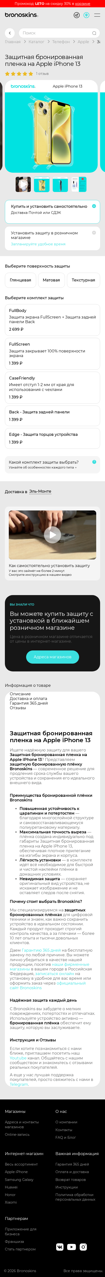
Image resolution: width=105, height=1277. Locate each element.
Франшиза (14, 1241)
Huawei (11, 1187)
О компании (66, 1122)
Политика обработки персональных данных (75, 1197)
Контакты (63, 1130)
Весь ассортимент (21, 1164)
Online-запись (17, 1134)
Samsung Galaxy (19, 1179)
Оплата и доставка (72, 1172)
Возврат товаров (70, 1179)
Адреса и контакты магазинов (22, 1124)
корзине (82, 3)
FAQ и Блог (65, 1137)
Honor (10, 1195)
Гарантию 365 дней (41, 950)
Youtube (18, 1058)
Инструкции (66, 1187)
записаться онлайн (54, 973)
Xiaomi (11, 1202)
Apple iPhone (16, 1172)
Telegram (19, 1084)
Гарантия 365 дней (72, 1164)
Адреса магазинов (53, 657)
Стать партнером (20, 1249)
